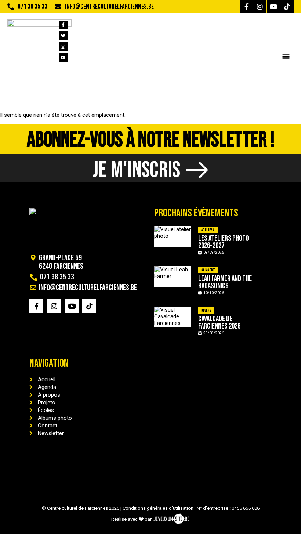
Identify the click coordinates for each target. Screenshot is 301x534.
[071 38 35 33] (10, 6)
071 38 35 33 (32, 7)
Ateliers (208, 229)
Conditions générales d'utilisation (158, 508)
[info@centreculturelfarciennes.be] (58, 6)
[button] (286, 56)
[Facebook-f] (246, 6)
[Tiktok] (287, 6)
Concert (208, 270)
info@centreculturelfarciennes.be (109, 7)
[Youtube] (273, 6)
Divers (206, 310)
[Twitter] (63, 35)
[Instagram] (259, 6)
